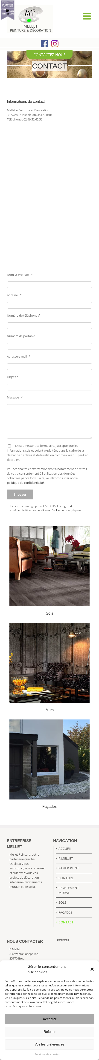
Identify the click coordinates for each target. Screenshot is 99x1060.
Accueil (64, 848)
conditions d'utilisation (51, 510)
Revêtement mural (68, 890)
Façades (65, 912)
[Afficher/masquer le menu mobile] (87, 16)
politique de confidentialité (25, 483)
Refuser (49, 1032)
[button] (92, 969)
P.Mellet (65, 858)
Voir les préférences (49, 1044)
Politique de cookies (47, 1054)
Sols (62, 902)
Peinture (66, 878)
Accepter (49, 1019)
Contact (65, 922)
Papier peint (68, 868)
